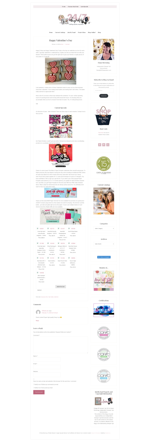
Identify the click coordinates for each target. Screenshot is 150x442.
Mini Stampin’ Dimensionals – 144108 (41, 277)
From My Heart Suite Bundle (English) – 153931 (41, 233)
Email (35, 363)
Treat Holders (51, 297)
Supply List (39, 290)
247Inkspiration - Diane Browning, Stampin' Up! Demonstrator (75, 19)
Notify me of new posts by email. (44, 388)
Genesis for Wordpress (95, 433)
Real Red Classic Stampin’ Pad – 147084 (73, 248)
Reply (37, 320)
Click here (101, 132)
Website (35, 371)
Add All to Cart (60, 286)
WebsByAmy (107, 433)
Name (35, 356)
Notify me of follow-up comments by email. (46, 384)
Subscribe (103, 96)
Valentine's (56, 297)
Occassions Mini (44, 297)
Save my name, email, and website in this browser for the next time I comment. (54, 381)
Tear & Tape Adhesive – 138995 (73, 263)
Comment (36, 335)
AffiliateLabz (45, 311)
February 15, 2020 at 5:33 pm (50, 313)
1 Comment (67, 44)
